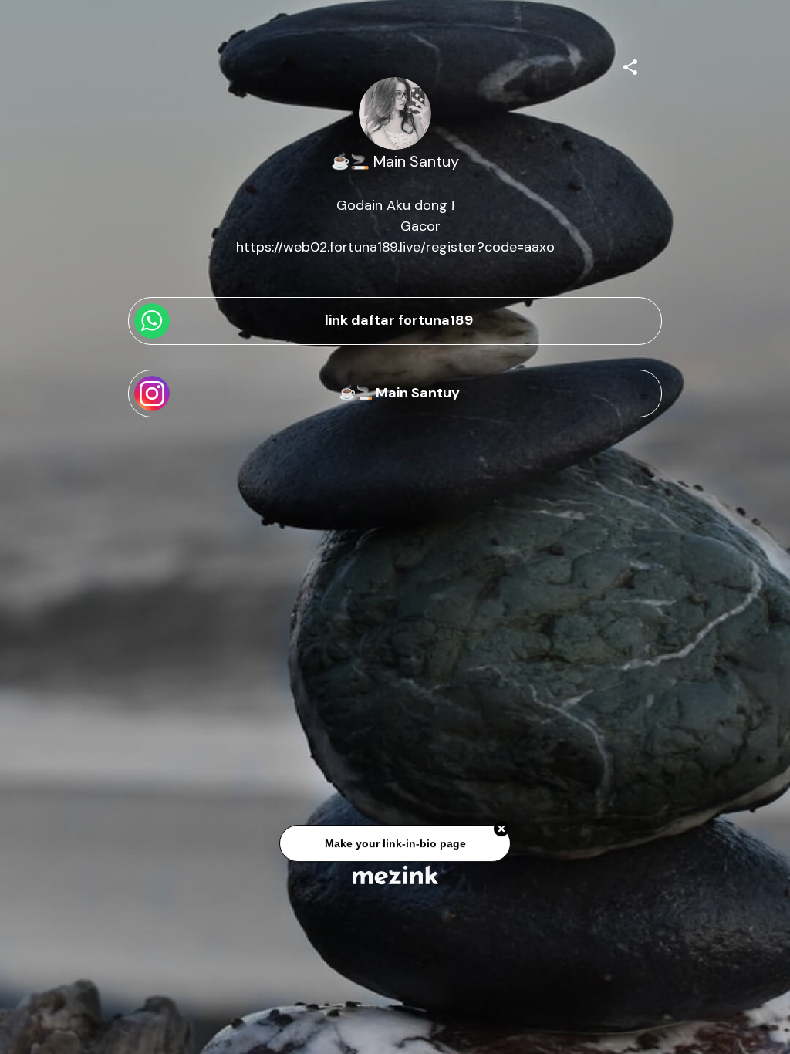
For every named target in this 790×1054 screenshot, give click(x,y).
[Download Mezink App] (395, 875)
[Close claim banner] (501, 831)
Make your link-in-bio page (394, 845)
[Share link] (630, 65)
